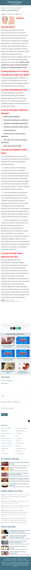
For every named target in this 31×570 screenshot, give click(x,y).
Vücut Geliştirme (20, 453)
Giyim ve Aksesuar (6, 438)
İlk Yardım (18, 441)
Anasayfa (3, 8)
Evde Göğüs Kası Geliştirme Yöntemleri (19, 478)
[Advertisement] (13, 313)
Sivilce (3, 451)
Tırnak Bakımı (5, 453)
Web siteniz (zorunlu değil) (7, 408)
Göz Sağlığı (19, 438)
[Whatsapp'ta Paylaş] (17, 328)
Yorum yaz (19, 14)
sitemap (15, 566)
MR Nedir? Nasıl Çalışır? (23, 358)
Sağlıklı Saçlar (5, 448)
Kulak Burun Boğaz (6, 446)
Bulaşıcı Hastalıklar (6, 433)
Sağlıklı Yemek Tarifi (20, 448)
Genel (7, 8)
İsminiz (2, 395)
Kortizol (17, 301)
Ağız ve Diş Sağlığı (6, 428)
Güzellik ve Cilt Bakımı (7, 441)
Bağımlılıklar (4, 430)
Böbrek (7, 300)
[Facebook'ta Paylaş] (11, 328)
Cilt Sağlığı (18, 433)
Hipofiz (7, 301)
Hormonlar (12, 301)
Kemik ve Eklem (20, 443)
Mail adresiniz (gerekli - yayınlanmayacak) (10, 402)
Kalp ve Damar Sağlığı (7, 443)
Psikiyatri (18, 446)
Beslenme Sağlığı (20, 430)
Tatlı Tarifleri (19, 451)
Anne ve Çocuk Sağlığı (21, 428)
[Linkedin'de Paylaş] (19, 328)
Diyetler (4, 436)
